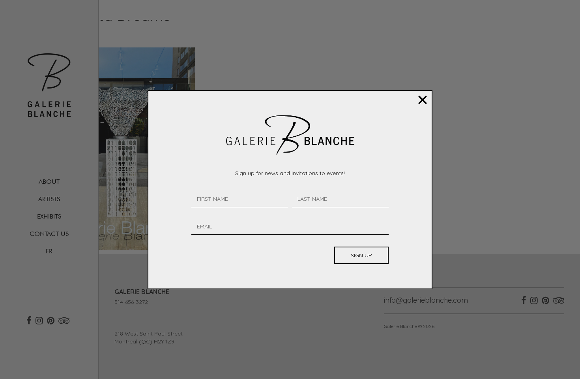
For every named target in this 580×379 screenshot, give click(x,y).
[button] (422, 100)
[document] (290, 189)
